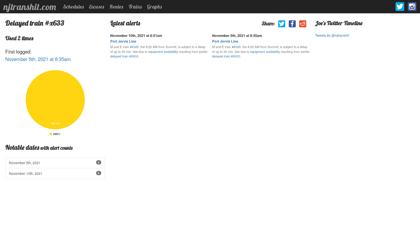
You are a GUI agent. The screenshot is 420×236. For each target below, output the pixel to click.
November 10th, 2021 (54, 173)
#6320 (134, 46)
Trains (135, 6)
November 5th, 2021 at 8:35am (38, 58)
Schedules (73, 6)
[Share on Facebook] (292, 23)
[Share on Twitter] (281, 23)
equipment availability (163, 51)
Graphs (154, 6)
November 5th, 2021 (54, 162)
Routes (116, 6)
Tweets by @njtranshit (332, 35)
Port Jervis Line (123, 41)
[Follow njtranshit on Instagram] (412, 6)
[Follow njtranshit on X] (400, 6)
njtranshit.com (30, 6)
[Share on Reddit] (302, 23)
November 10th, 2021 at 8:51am (136, 35)
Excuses (96, 6)
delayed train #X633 (124, 56)
